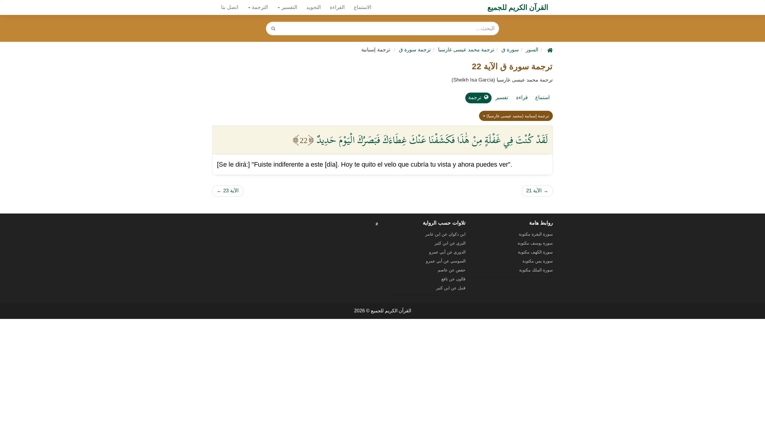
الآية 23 (228, 191)
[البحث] (273, 28)
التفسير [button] (288, 7)
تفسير (501, 97)
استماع (542, 97)
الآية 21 (537, 191)
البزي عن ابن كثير (450, 243)
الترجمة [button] (259, 7)
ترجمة (474, 97)
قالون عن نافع (453, 278)
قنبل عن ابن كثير (451, 287)
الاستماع (362, 7)
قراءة (522, 97)
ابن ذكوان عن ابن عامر (445, 234)
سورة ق (510, 50)
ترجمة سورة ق (415, 50)
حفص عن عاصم (452, 269)
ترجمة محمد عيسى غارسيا (466, 50)
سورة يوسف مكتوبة (535, 243)
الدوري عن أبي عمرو (447, 252)
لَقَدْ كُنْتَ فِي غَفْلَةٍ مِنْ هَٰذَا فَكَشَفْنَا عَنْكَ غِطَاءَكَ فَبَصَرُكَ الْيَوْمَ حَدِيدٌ (432, 139)
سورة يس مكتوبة (537, 260)
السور (532, 50)
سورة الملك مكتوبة (536, 269)
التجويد (313, 7)
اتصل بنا (229, 7)
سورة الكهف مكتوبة (535, 252)
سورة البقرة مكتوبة (536, 234)
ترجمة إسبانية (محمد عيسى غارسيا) (517, 115)
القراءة (337, 7)
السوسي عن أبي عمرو (446, 260)
